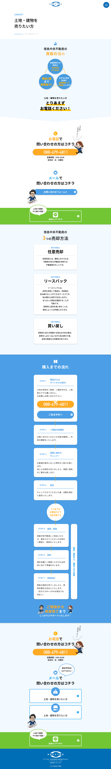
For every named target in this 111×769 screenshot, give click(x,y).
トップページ (18, 34)
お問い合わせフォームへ (55, 191)
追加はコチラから (55, 219)
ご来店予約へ (55, 414)
